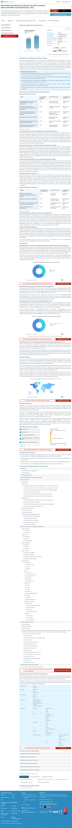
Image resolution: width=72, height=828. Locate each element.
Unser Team (13, 805)
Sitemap (13, 797)
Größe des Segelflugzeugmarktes (26, 782)
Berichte (58, 1)
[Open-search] (69, 1)
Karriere (2, 817)
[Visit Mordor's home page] (7, 2)
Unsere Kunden (4, 808)
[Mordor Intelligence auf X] (45, 807)
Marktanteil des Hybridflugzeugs (43, 782)
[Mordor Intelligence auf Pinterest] (47, 807)
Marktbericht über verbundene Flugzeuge (45, 779)
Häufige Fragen (14, 813)
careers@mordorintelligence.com (45, 801)
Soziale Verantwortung (15, 810)
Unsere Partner (14, 808)
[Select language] (67, 1)
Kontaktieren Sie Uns (5, 797)
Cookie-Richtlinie (14, 821)
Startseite (3, 794)
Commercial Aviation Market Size (26, 779)
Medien (2, 810)
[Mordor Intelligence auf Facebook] (43, 807)
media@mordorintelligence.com (30, 812)
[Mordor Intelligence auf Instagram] (50, 807)
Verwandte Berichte (24, 776)
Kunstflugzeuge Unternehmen (25, 787)
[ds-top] (60, 14)
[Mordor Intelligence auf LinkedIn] (40, 807)
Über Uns (2, 805)
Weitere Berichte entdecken (35, 776)
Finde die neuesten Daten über (47, 776)
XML (2, 799)
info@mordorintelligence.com (29, 807)
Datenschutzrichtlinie (5, 821)
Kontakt (63, 1)
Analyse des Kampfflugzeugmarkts (61, 779)
